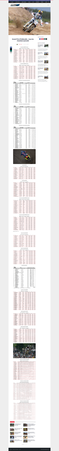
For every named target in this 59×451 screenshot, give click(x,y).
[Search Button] (48, 2)
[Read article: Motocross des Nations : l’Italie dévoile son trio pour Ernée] (25, 433)
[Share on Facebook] (11, 47)
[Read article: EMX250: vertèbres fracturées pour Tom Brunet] (12, 440)
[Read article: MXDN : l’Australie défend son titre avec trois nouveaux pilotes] (12, 437)
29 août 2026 (16, 430)
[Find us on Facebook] (40, 0)
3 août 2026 (39, 47)
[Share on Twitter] (11, 49)
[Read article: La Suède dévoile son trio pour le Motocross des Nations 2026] (12, 425)
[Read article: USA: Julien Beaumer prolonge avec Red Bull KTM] (46, 77)
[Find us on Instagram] (41, 39)
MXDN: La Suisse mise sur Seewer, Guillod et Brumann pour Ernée (31, 440)
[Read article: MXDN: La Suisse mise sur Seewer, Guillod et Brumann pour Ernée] (25, 440)
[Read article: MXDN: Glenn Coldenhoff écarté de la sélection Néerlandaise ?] (12, 433)
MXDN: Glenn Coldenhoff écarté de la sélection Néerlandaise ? (18, 433)
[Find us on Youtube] (43, 39)
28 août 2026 (16, 434)
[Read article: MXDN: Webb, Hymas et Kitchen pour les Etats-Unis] (25, 429)
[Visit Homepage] (15, 5)
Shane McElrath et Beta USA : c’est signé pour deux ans (40, 69)
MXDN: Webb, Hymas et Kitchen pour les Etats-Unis (31, 428)
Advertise (11, 0)
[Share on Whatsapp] (11, 51)
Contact (18, 0)
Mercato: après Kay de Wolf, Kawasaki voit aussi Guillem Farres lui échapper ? (40, 45)
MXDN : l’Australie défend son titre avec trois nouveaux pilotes (18, 437)
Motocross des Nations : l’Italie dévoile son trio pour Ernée (31, 433)
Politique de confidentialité (14, 0)
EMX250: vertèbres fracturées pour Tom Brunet (18, 440)
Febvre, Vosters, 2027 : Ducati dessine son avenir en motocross (18, 429)
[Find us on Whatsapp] (44, 39)
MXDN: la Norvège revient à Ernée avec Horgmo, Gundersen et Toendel (31, 437)
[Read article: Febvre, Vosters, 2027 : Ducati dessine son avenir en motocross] (12, 429)
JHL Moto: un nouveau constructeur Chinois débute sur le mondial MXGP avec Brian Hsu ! (31, 425)
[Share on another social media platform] (11, 52)
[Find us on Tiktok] (46, 39)
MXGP (28, 44)
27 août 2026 (29, 438)
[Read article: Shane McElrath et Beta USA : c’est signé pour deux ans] (46, 69)
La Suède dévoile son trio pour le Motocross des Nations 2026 (18, 425)
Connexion (45, 0)
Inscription (48, 0)
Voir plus (23, 444)
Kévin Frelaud (20, 44)
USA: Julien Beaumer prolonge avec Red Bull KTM (40, 77)
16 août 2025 (24, 44)
